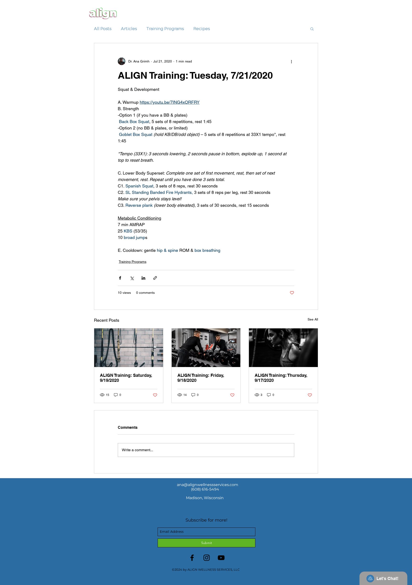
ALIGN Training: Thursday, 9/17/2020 (281, 378)
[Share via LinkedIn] (143, 278)
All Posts (102, 28)
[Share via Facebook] (120, 278)
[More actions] (291, 61)
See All (313, 319)
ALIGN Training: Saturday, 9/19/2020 (126, 378)
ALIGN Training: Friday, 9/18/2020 (200, 378)
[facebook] (192, 558)
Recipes (201, 28)
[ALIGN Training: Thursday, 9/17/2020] (283, 347)
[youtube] (221, 558)
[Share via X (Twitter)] (131, 278)
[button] (312, 29)
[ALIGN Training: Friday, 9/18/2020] (206, 347)
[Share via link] (155, 278)
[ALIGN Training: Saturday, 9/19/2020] (128, 347)
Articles (129, 28)
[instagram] (206, 558)
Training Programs (165, 28)
